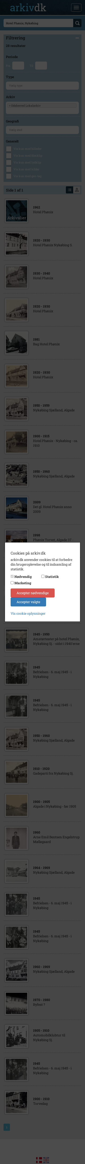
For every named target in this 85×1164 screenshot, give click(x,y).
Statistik (52, 576)
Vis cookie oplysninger (28, 613)
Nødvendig (23, 576)
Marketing (22, 583)
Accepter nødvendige (33, 593)
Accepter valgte (28, 602)
